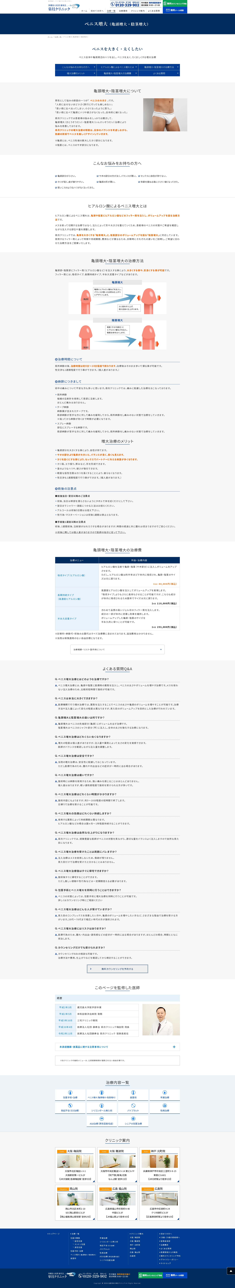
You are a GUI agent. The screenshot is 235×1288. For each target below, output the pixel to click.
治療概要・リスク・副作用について (89, 649)
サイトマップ (166, 1263)
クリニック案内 (137, 1234)
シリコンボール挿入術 (101, 1110)
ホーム (50, 37)
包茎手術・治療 (70, 1097)
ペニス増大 (83, 1255)
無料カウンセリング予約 (171, 1256)
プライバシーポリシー (170, 1259)
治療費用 (164, 1245)
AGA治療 (110, 1256)
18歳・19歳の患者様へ (170, 1237)
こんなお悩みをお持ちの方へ (76, 67)
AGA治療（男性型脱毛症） (102, 1123)
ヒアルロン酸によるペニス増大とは (117, 67)
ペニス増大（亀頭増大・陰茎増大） (102, 1097)
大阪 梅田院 (135, 1237)
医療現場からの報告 (169, 1252)
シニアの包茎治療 (133, 1123)
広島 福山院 (135, 1252)
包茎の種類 (75, 1238)
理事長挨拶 (165, 1241)
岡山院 (133, 1248)
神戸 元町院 (135, 1245)
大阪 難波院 (135, 1241)
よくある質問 (159, 73)
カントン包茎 (80, 1244)
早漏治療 (164, 1097)
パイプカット (133, 1110)
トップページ (54, 1234)
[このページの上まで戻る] (231, 1272)
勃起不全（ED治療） (70, 1110)
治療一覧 (58, 37)
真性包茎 (78, 1247)
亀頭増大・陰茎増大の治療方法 (159, 67)
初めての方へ (166, 1234)
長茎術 (133, 1097)
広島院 (133, 1256)
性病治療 (164, 1110)
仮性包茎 (78, 1241)
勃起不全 (107, 1245)
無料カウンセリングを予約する (117, 968)
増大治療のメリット (76, 73)
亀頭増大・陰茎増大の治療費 (117, 73)
